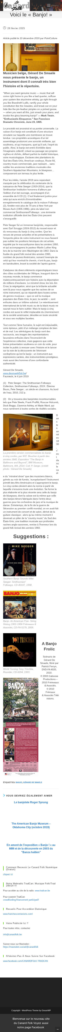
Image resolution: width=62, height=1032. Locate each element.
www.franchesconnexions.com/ (18, 914)
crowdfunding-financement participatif (21, 900)
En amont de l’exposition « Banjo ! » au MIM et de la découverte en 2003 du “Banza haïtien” (31, 849)
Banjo (19, 782)
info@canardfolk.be (12, 934)
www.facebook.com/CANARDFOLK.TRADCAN (25, 961)
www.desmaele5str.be (14, 373)
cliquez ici (8, 874)
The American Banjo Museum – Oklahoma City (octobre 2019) (31, 825)
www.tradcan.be (42, 890)
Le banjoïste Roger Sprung (31, 802)
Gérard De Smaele (32, 782)
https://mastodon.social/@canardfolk (20, 947)
